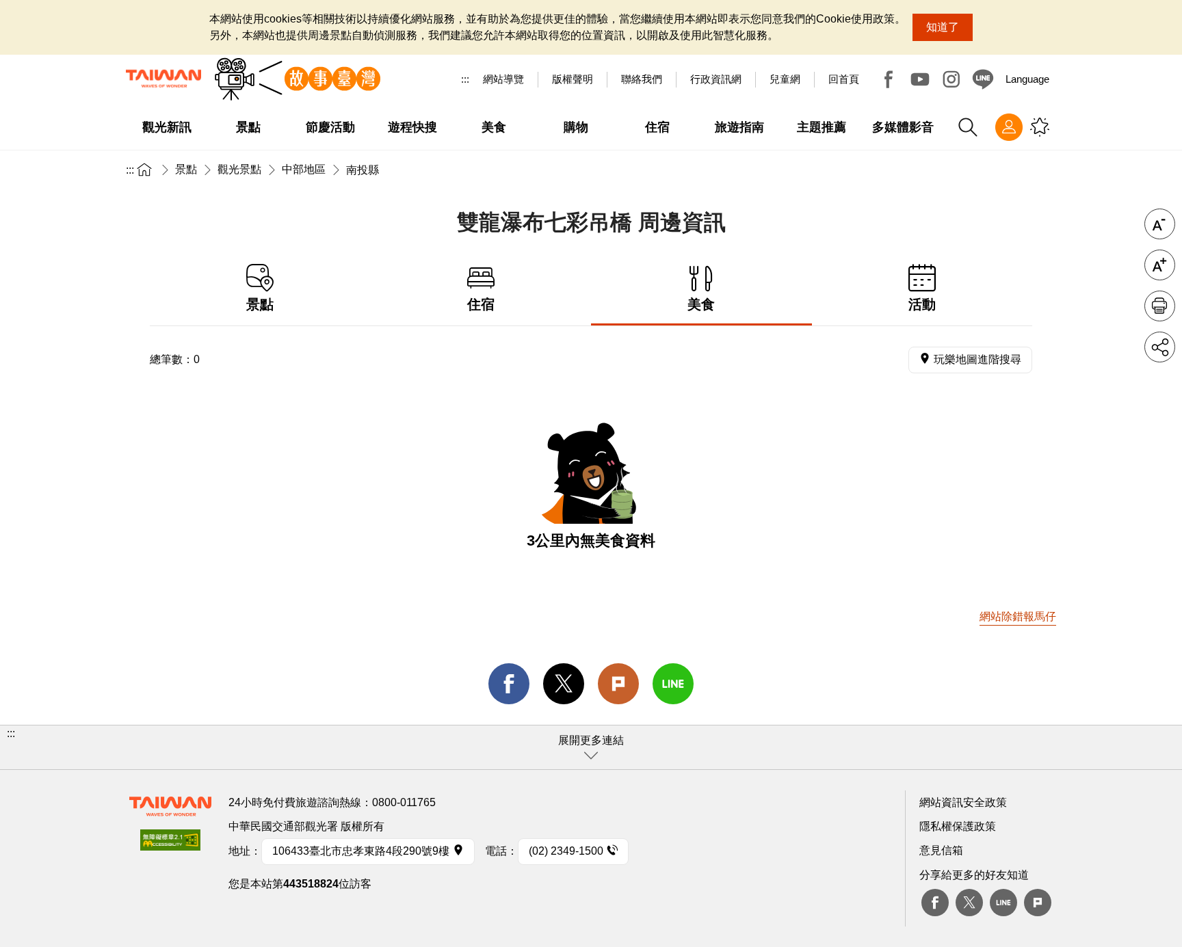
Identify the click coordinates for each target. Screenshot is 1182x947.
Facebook (889, 79)
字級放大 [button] (1159, 265)
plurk (1037, 902)
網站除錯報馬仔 (1018, 616)
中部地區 (304, 169)
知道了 (942, 27)
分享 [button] (1159, 347)
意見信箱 (941, 850)
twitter (563, 683)
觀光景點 (239, 169)
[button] (591, 747)
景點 (186, 169)
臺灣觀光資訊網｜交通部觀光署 (163, 78)
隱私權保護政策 (957, 826)
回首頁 (843, 79)
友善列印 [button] (1159, 306)
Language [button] (1027, 79)
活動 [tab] (922, 304)
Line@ (983, 79)
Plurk (618, 683)
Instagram (951, 79)
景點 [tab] (260, 304)
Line (1003, 902)
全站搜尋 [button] (968, 127)
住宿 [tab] (481, 304)
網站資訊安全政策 (963, 802)
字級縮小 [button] (1159, 224)
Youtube (920, 79)
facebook (508, 683)
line (673, 683)
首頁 (144, 169)
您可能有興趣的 (1039, 127)
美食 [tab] (701, 304)
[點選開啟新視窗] (170, 844)
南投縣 (362, 170)
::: (465, 79)
